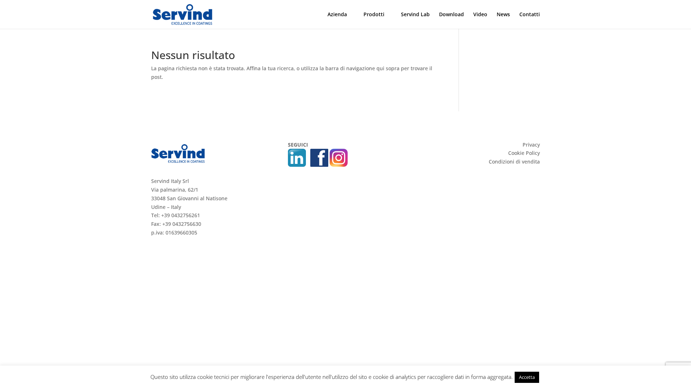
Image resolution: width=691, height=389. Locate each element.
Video (480, 15)
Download (451, 15)
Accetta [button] (527, 377)
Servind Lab (415, 15)
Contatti (529, 15)
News (503, 15)
